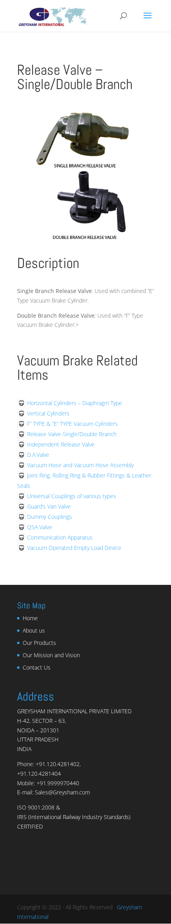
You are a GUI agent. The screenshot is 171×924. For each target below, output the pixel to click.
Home (30, 618)
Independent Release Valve (61, 444)
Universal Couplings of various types (71, 496)
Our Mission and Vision (51, 655)
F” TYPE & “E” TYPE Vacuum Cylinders (72, 423)
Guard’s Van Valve (49, 506)
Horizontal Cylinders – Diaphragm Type (74, 403)
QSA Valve (39, 527)
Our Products (39, 642)
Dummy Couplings (49, 516)
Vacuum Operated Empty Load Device (74, 547)
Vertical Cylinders (48, 413)
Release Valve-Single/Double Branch (72, 434)
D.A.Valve (38, 454)
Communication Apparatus (60, 537)
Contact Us (37, 667)
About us (34, 630)
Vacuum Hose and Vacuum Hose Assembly (80, 465)
